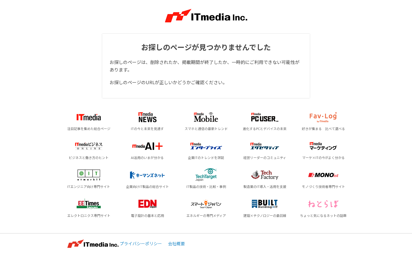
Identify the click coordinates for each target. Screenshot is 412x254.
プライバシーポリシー (141, 243)
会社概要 (176, 243)
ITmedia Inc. (93, 244)
